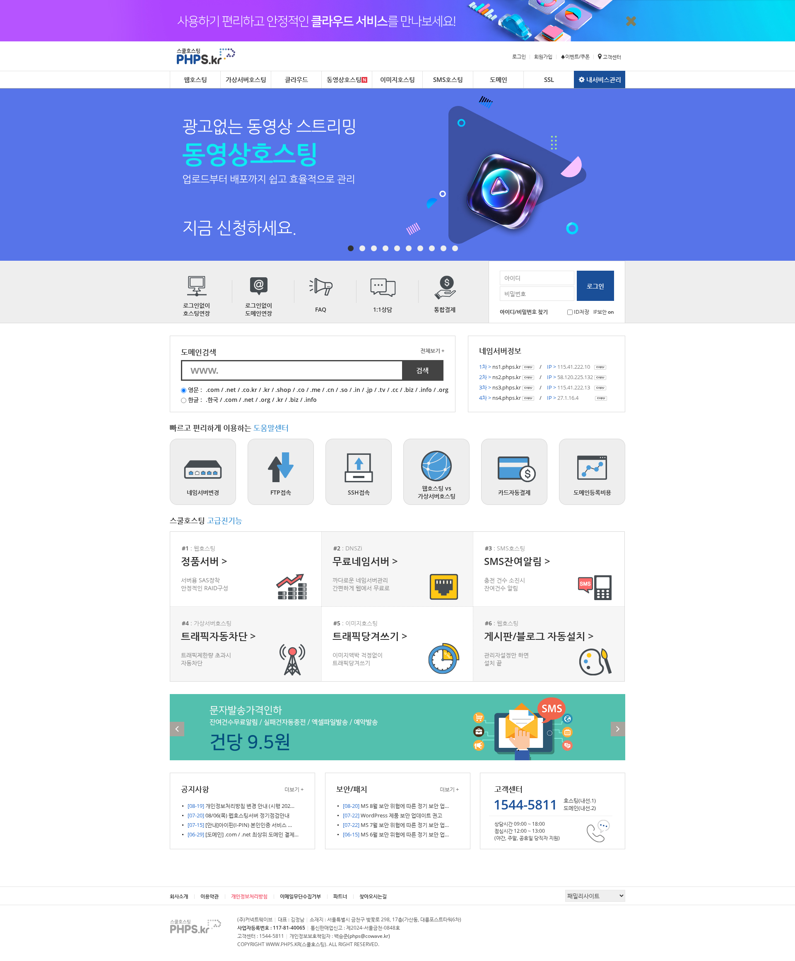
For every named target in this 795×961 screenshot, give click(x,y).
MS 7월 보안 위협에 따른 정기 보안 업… (396, 825)
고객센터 (611, 56)
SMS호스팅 (448, 79)
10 (455, 248)
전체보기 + (432, 350)
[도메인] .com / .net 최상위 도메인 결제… (243, 834)
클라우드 (296, 79)
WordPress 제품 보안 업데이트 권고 (392, 815)
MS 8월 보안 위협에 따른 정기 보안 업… (396, 806)
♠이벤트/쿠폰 (575, 56)
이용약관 (209, 896)
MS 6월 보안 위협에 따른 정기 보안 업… (396, 834)
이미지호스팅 (397, 79)
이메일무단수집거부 (300, 896)
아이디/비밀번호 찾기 (524, 311)
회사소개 (179, 896)
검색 (422, 370)
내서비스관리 (603, 79)
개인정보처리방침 (249, 896)
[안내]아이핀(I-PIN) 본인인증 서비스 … (240, 825)
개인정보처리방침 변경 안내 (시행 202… (241, 806)
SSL (549, 79)
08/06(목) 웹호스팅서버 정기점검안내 (238, 815)
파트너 (340, 896)
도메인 (498, 79)
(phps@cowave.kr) (369, 935)
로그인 (519, 56)
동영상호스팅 (344, 79)
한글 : (195, 400)
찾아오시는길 (373, 896)
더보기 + (294, 789)
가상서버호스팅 (246, 79)
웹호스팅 (195, 79)
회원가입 (543, 56)
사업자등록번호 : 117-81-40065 (271, 927)
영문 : (195, 390)
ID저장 (581, 311)
